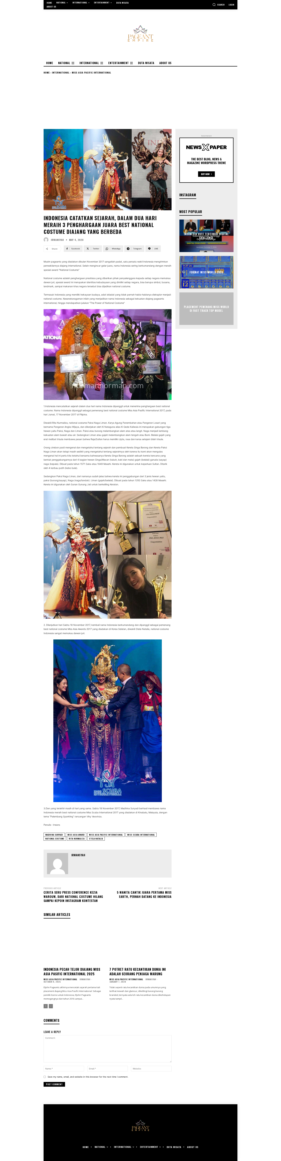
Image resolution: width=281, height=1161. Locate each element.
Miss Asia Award (76, 834)
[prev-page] (46, 1006)
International (61, 72)
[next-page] (228, 225)
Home (47, 72)
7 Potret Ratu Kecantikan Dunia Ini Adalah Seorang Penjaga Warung (137, 971)
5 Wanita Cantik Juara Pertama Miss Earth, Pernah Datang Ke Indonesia (144, 894)
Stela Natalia (96, 838)
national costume (54, 838)
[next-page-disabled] (51, 1006)
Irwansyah (57, 240)
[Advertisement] (140, 101)
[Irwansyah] (47, 239)
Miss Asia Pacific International (91, 72)
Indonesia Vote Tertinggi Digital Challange (206, 236)
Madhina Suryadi (54, 834)
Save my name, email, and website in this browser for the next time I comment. (88, 1076)
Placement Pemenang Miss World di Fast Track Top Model (206, 308)
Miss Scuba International (141, 834)
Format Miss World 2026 (206, 272)
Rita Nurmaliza (77, 838)
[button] (218, 4)
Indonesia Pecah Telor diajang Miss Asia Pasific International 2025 (72, 971)
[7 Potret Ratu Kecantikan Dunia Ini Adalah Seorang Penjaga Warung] (140, 944)
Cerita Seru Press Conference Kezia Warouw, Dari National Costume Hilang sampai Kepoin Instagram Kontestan (73, 896)
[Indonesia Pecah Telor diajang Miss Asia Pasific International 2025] (75, 944)
